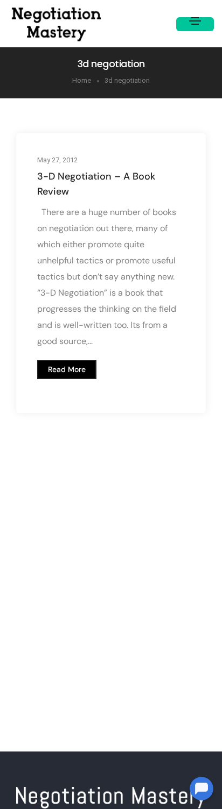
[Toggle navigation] (195, 24)
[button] (66, 369)
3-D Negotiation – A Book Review (96, 183)
